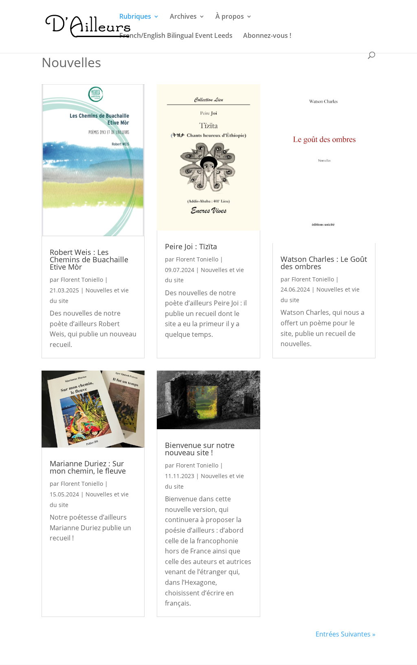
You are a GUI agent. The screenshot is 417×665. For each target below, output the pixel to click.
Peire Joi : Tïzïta (191, 246)
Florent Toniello (82, 279)
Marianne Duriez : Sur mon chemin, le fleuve (88, 467)
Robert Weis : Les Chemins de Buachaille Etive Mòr (89, 259)
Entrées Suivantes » (345, 634)
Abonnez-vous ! (267, 36)
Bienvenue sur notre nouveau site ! (200, 448)
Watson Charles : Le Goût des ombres (324, 262)
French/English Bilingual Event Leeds (176, 36)
